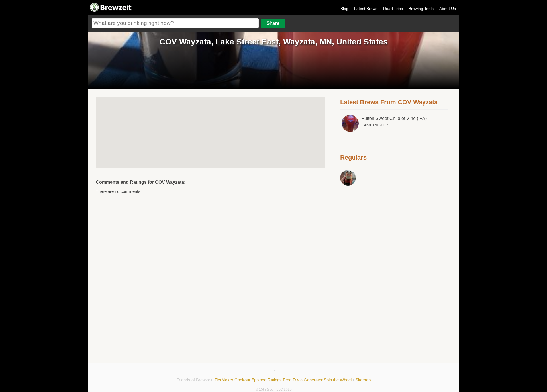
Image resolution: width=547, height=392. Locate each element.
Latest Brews (365, 8)
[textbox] (175, 23)
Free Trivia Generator (303, 379)
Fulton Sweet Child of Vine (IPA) (394, 118)
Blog (344, 8)
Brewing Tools (421, 8)
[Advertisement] (394, 227)
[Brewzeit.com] (111, 11)
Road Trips (393, 8)
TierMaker (224, 379)
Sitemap (363, 379)
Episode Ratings (266, 379)
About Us (447, 8)
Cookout (242, 379)
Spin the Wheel (338, 379)
